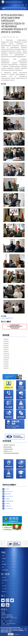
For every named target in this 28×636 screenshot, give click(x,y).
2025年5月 (6, 368)
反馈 (3, 561)
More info (25, 629)
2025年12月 (6, 353)
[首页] (3, 2)
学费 (21, 394)
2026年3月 (6, 347)
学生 (3, 583)
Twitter (12, 600)
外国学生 (4, 558)
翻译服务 (21, 414)
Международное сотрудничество (21, 464)
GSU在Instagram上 (9, 491)
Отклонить (16, 634)
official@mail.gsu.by (10, 623)
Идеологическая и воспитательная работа (8, 464)
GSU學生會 (7, 503)
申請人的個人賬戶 (8, 385)
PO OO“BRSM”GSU (9, 508)
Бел (16, 5)
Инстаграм (7, 600)
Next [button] (26, 544)
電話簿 (8, 394)
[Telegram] (6, 321)
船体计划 (4, 591)
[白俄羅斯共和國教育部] (12, 519)
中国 (22, 5)
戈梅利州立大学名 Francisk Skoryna (13, 2)
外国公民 (14, 424)
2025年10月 (6, 357)
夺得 (3, 555)
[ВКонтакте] (2, 321)
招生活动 (4, 577)
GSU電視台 (7, 498)
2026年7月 (6, 339)
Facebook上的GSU (9, 496)
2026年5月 (6, 343)
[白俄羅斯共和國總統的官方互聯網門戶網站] (12, 526)
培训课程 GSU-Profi (8, 451)
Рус (13, 5)
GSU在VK (7, 489)
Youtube (7, 605)
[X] (8, 321)
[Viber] (10, 321)
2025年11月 (6, 355)
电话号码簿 (4, 580)
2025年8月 (6, 362)
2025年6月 (6, 366)
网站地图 (4, 564)
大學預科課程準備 (9, 501)
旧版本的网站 (5, 570)
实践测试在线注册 (21, 385)
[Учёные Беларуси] (14, 544)
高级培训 (8, 414)
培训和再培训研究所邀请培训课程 (11, 453)
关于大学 (4, 586)
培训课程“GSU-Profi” (21, 404)
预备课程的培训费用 (8, 449)
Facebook (3, 605)
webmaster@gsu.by (5, 624)
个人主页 (4, 588)
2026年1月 (6, 351)
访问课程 (8, 404)
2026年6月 (6, 341)
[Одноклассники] (4, 321)
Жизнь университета (7, 318)
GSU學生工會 (8, 506)
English (19, 6)
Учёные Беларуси (14, 544)
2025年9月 (6, 360)
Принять (10, 634)
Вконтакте (3, 600)
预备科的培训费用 (8, 447)
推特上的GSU (8, 494)
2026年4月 (6, 345)
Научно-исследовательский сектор (8, 474)
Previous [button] (1, 544)
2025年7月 (6, 364)
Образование (21, 474)
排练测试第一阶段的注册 (9, 445)
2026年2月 (6, 349)
